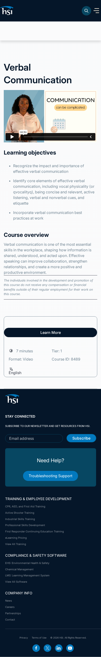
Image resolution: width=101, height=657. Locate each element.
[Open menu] (96, 10)
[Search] (86, 10)
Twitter (47, 648)
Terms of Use (39, 637)
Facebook (36, 648)
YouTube (70, 648)
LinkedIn (58, 648)
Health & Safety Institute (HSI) (7, 10)
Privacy (23, 637)
